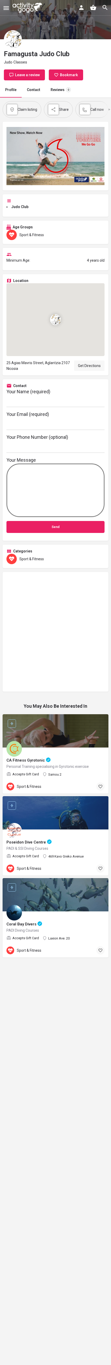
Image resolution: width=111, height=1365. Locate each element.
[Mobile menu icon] (6, 8)
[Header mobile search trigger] (105, 7)
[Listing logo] (13, 39)
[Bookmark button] (100, 786)
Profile (11, 90)
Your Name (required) (28, 391)
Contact (33, 90)
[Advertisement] (55, 632)
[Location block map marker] (55, 319)
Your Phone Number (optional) (37, 437)
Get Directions (89, 366)
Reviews (60, 90)
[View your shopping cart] (93, 7)
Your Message (21, 460)
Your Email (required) (27, 414)
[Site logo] (27, 8)
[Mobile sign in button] (81, 7)
